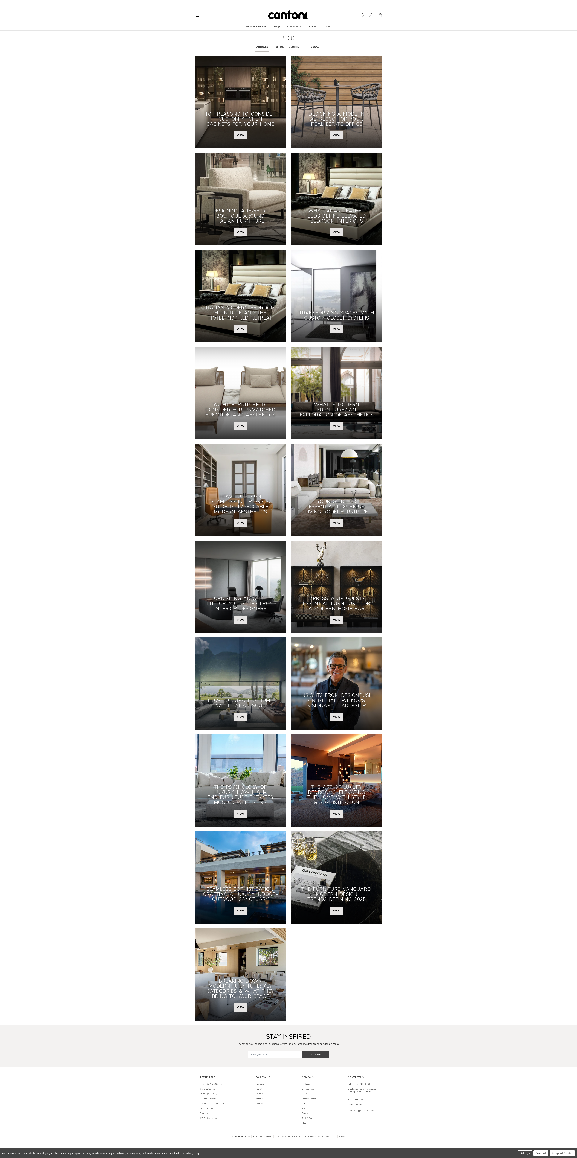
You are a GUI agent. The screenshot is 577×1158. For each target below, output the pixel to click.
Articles (262, 47)
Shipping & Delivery (208, 1093)
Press (304, 1108)
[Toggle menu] (197, 15)
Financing (204, 1113)
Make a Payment (207, 1108)
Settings (525, 1153)
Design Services (355, 1104)
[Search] (362, 15)
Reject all (541, 1153)
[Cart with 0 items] (380, 15)
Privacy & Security (315, 1136)
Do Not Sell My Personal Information (290, 1136)
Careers (305, 1103)
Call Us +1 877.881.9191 (359, 1084)
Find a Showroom (355, 1099)
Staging (305, 1113)
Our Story (306, 1084)
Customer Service (207, 1089)
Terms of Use (330, 1136)
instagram (260, 1089)
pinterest (259, 1098)
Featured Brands (309, 1098)
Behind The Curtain (288, 47)
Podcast (315, 47)
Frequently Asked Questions (212, 1084)
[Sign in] (371, 15)
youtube (259, 1103)
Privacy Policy (192, 1153)
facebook (260, 1084)
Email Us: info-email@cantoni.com (362, 1089)
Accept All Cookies (562, 1153)
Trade (327, 26)
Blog (304, 1123)
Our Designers (308, 1089)
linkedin (259, 1093)
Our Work (306, 1093)
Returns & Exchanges (209, 1098)
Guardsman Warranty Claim (212, 1103)
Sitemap (342, 1136)
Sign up (315, 1054)
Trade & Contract (309, 1118)
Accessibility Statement (263, 1136)
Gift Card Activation (208, 1118)
